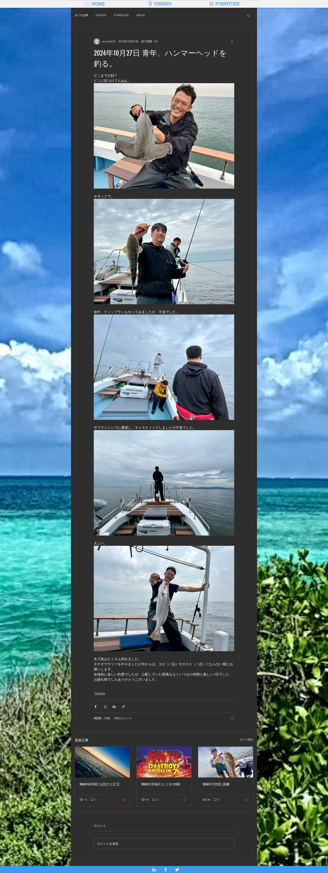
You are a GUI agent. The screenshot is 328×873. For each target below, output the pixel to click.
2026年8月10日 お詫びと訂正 (100, 784)
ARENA (140, 15)
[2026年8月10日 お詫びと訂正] (102, 762)
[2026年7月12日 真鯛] (225, 762)
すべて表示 (246, 739)
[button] (248, 15)
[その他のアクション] (232, 41)
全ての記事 (81, 15)
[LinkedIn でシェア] (114, 706)
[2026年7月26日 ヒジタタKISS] (164, 762)
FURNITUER (121, 15)
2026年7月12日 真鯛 (216, 784)
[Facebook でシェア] (95, 706)
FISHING (101, 15)
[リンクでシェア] (123, 706)
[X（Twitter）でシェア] (105, 706)
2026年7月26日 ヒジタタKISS (160, 784)
